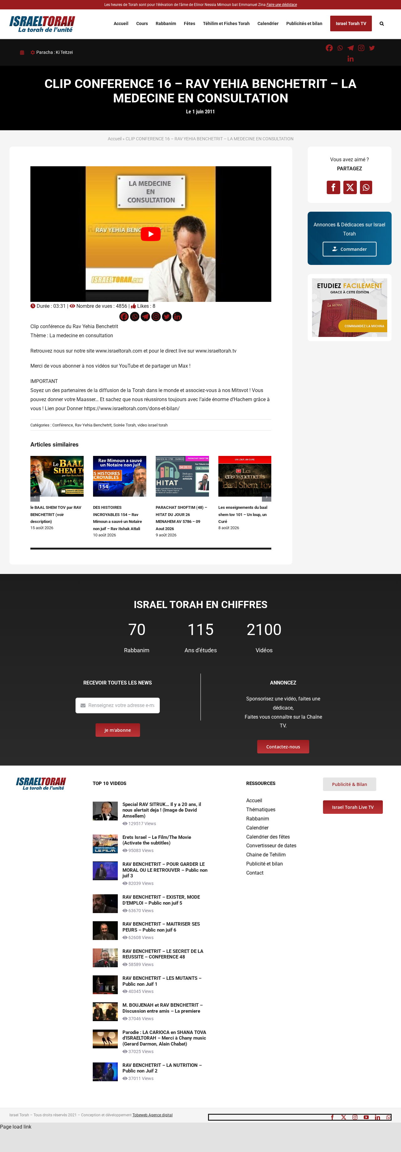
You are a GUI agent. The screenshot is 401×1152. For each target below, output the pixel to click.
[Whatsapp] (340, 48)
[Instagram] (361, 48)
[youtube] (366, 1117)
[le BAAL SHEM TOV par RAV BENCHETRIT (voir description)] (57, 459)
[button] (382, 23)
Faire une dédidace (282, 5)
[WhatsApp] (366, 187)
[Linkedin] (350, 58)
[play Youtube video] (151, 234)
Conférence (62, 425)
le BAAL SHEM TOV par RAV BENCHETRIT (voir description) (55, 514)
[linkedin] (377, 1117)
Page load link (15, 1127)
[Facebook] (329, 48)
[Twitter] (372, 48)
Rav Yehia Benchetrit (93, 425)
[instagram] (354, 1117)
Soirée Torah (124, 425)
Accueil (115, 138)
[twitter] (343, 1117)
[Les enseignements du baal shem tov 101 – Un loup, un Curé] (245, 459)
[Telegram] (350, 48)
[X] (350, 187)
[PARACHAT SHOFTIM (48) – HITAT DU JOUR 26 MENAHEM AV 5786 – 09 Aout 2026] (182, 459)
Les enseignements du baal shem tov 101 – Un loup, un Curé (242, 514)
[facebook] (332, 1117)
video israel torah (153, 425)
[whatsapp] (388, 1117)
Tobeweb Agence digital (153, 1115)
